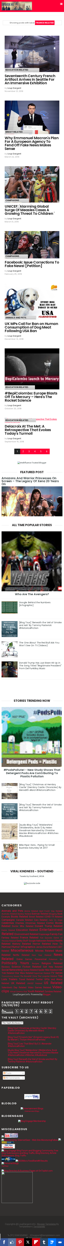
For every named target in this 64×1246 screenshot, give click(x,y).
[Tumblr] (44, 1242)
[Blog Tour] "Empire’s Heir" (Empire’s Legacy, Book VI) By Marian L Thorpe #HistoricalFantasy (33, 1038)
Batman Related (40, 914)
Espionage (44, 934)
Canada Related (24, 920)
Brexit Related (14, 131)
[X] (28, 1242)
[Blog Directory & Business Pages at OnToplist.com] (27, 1170)
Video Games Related (39, 987)
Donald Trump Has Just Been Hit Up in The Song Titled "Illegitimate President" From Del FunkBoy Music (40, 665)
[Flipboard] (36, 1242)
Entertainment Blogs (32, 1111)
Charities (19, 923)
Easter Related (8, 930)
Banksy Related (24, 914)
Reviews (6, 967)
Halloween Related (45, 941)
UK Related (18, 983)
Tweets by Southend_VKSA (32, 876)
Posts (8, 1073)
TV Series (56, 972)
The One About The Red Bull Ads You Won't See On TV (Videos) (39, 644)
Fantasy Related (10, 937)
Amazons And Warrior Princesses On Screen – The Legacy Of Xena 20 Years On (30, 481)
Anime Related (31, 911)
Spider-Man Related (48, 970)
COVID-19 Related (53, 916)
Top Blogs (5, 1166)
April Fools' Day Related (50, 911)
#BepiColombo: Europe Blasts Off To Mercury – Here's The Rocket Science (31, 397)
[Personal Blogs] (10, 1163)
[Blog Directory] (8, 1143)
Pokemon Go (55, 959)
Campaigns (12, 200)
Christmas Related (35, 923)
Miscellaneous (22, 950)
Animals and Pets (15, 317)
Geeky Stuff (22, 941)
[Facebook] (4, 1242)
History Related (21, 943)
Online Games (24, 959)
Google (32, 941)
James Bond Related (46, 947)
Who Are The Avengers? (32, 594)
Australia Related (9, 914)
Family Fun (56, 934)
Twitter (39, 979)
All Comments (12, 1078)
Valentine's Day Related (14, 987)
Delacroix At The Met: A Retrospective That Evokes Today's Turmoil (28, 430)
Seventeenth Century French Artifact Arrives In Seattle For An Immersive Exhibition (30, 79)
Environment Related (26, 934)
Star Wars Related (24, 973)
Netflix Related (21, 955)
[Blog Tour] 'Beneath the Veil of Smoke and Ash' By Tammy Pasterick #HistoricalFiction (40, 625)
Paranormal (40, 959)
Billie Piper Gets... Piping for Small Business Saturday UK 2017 (37, 846)
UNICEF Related (34, 983)
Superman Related (42, 973)
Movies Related (44, 950)
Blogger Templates (46, 1224)
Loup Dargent (14, 88)
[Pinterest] (20, 1242)
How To (57, 943)
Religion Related (52, 963)
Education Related (16, 69)
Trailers (13, 979)
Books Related (19, 916)
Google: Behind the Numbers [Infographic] (34, 604)
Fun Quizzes (46, 938)
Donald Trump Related (48, 926)
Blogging (53, 914)
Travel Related (26, 979)
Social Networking (12, 969)
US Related (53, 983)
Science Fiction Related (26, 966)
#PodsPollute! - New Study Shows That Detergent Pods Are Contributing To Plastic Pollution (32, 773)
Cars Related (40, 920)
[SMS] (52, 1242)
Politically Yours (15, 963)
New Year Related (41, 955)
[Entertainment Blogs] (32, 1108)
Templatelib (39, 1226)
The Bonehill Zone (28, 976)
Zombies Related (52, 991)
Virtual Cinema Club (18, 991)
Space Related (30, 970)
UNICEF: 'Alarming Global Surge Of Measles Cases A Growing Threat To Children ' (29, 210)
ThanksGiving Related (10, 976)
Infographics (28, 946)
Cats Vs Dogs (55, 920)
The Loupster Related (47, 976)
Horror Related (42, 943)
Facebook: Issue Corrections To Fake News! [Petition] (32, 264)
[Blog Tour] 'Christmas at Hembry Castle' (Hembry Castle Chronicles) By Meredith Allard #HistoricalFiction (40, 787)
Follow (55, 1140)
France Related (29, 937)
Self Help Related (52, 967)
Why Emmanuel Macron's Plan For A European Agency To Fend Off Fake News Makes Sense (32, 143)
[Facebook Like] (12, 1242)
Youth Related (36, 991)
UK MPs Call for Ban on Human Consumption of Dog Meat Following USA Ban (31, 327)
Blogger (46, 994)
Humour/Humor (11, 946)
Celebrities (8, 922)
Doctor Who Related (22, 926)
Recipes (35, 963)
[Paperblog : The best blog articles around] (32, 1098)
